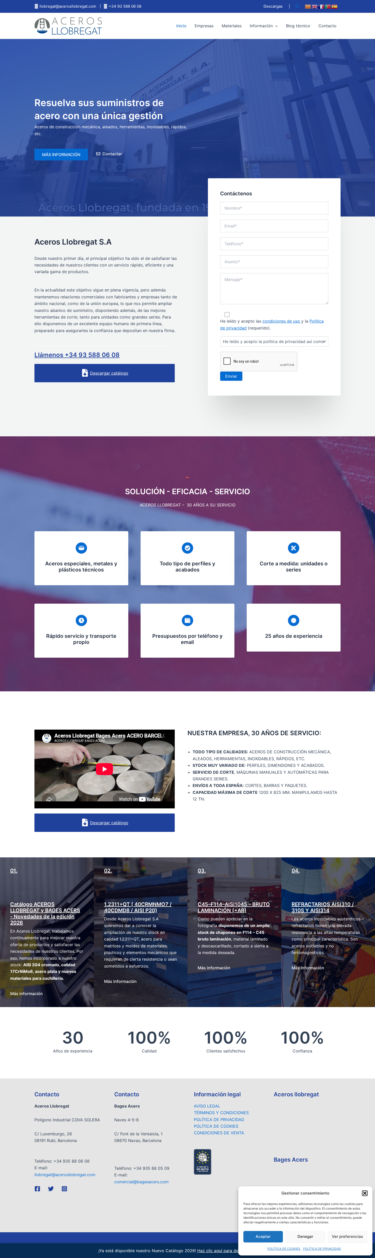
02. (108, 871)
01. (13, 871)
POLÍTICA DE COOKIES (284, 1249)
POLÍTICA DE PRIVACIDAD (322, 1249)
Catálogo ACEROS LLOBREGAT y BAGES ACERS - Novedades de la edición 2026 (45, 913)
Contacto (327, 25)
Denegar (305, 1236)
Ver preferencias (347, 1236)
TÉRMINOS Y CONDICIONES (221, 1112)
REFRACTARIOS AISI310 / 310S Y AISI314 (323, 907)
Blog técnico (298, 25)
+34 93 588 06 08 (125, 6)
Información (261, 25)
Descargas (273, 6)
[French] (321, 6)
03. (202, 871)
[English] (314, 6)
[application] (275, 26)
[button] (364, 1193)
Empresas (204, 25)
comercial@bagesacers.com (141, 1181)
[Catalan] (308, 6)
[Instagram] (64, 1189)
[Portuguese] (328, 6)
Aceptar (263, 1236)
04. (296, 871)
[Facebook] (37, 1189)
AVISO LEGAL (207, 1106)
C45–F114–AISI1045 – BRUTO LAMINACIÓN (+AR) (234, 907)
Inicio (181, 25)
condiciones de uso (281, 321)
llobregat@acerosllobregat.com (68, 6)
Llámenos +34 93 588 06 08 (77, 355)
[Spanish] (334, 6)
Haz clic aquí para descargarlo (226, 1250)
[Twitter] (51, 1189)
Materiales (232, 25)
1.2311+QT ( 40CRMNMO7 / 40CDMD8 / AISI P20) (138, 907)
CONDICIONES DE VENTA (219, 1132)
